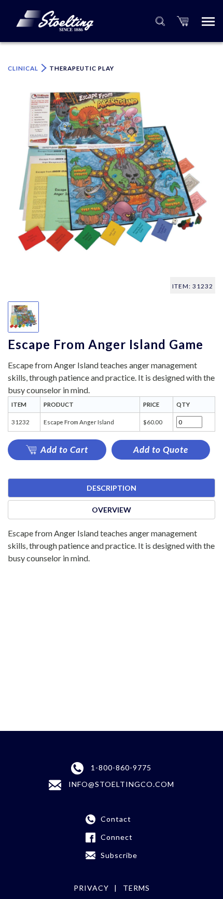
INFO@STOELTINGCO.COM (120, 784)
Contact (116, 818)
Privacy (91, 887)
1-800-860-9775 (120, 767)
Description (111, 487)
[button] (182, 21)
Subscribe (119, 855)
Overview (111, 509)
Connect (117, 837)
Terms (136, 887)
